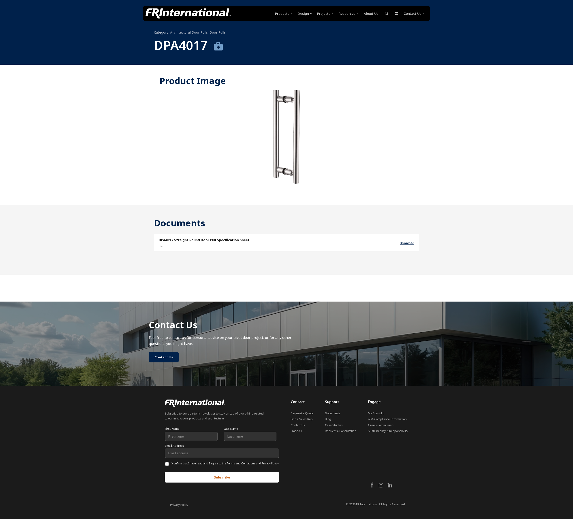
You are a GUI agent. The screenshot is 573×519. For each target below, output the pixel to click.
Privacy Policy (179, 505)
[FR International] (188, 13)
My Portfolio (376, 413)
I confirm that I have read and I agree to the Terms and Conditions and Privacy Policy (225, 463)
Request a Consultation (340, 431)
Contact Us (298, 425)
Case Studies (334, 425)
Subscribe (222, 477)
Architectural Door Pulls (189, 32)
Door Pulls (218, 32)
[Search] (386, 13)
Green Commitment (381, 425)
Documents (332, 413)
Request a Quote (302, 413)
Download (407, 243)
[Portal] (396, 13)
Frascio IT (297, 431)
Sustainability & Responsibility (388, 431)
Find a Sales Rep (302, 419)
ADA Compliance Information (387, 419)
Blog (328, 419)
